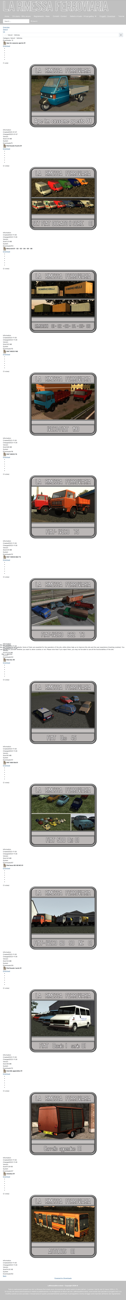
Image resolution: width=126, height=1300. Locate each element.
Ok (3, 654)
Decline (9, 654)
